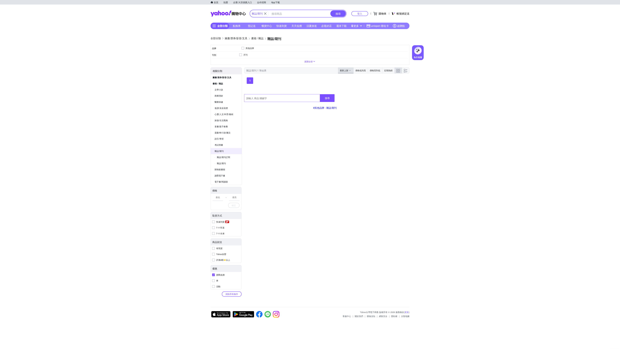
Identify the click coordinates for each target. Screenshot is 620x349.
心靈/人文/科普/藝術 (224, 114)
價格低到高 (360, 70)
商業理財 (219, 95)
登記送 (252, 26)
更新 (407, 312)
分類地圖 (405, 316)
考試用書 (219, 144)
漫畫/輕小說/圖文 (223, 132)
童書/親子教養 (221, 126)
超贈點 (401, 26)
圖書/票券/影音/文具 (222, 77)
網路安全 (383, 316)
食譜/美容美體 (221, 108)
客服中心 (347, 316)
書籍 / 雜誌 (218, 83)
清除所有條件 (231, 294)
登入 (359, 13)
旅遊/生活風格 (221, 120)
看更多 (355, 26)
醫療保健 (219, 101)
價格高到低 (375, 70)
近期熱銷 (388, 70)
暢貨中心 (267, 26)
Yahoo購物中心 (228, 13)
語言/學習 (219, 138)
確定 (234, 205)
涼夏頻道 (311, 26)
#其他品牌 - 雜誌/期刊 (325, 107)
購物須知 (371, 316)
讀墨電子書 (220, 175)
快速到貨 (281, 26)
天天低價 (296, 26)
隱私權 (394, 316)
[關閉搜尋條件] (265, 14)
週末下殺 (341, 26)
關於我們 (359, 316)
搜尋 (327, 98)
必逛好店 (326, 26)
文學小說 (219, 89)
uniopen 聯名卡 (380, 26)
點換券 (237, 26)
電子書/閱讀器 (221, 181)
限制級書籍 (220, 169)
